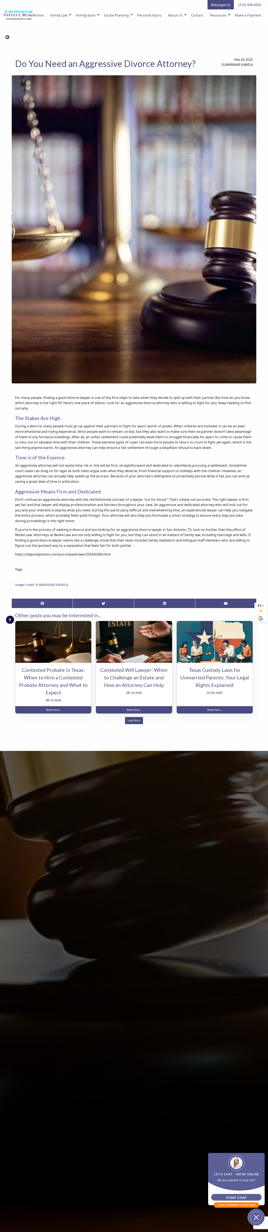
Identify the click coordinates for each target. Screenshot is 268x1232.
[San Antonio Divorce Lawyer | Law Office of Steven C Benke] (19, 14)
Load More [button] (134, 720)
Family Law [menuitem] (58, 15)
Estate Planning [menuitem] (116, 15)
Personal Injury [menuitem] (149, 15)
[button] (7, 37)
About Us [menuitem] (175, 15)
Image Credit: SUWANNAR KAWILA (41, 585)
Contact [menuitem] (197, 15)
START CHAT (236, 1198)
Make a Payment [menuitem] (248, 15)
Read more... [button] (53, 710)
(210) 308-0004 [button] (249, 5)
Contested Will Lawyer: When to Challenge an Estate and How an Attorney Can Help (134, 677)
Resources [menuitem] (218, 15)
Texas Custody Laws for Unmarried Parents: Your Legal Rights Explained (214, 677)
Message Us (220, 5)
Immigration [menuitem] (86, 15)
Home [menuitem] (39, 15)
